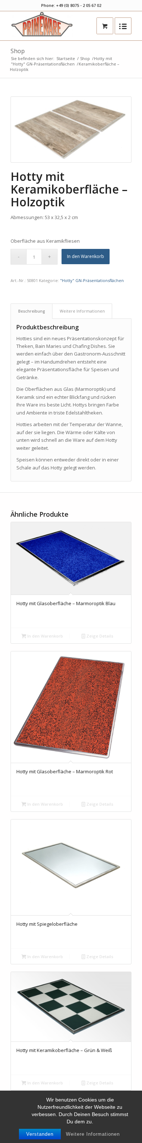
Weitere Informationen (93, 1134)
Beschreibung (31, 311)
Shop (18, 51)
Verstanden (40, 1134)
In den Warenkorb (85, 256)
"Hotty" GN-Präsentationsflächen (43, 64)
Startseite (65, 58)
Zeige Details (99, 636)
